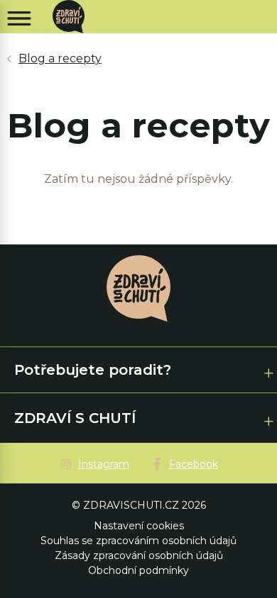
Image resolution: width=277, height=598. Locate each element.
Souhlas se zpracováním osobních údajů (138, 540)
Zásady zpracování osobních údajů (139, 555)
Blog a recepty (60, 58)
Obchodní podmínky (138, 570)
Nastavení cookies (139, 525)
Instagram (103, 464)
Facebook (193, 464)
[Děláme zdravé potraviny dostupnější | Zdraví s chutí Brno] (74, 16)
